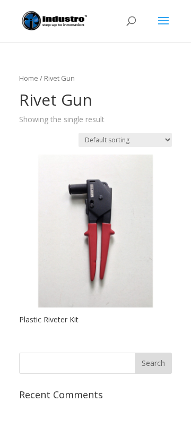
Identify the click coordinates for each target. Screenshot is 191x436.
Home (28, 78)
